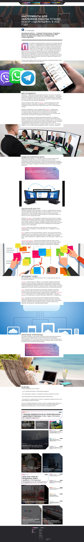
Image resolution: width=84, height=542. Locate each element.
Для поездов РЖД (52, 522)
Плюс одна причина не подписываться (41, 416)
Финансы (50, 438)
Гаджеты (23, 465)
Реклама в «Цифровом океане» (41, 530)
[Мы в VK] (61, 0)
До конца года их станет (55, 448)
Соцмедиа (45, 2)
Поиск (55, 0)
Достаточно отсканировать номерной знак (55, 482)
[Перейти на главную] (27, 0)
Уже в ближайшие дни (55, 489)
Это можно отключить (27, 425)
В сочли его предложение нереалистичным (55, 432)
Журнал (51, 421)
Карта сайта (40, 537)
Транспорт (26, 3)
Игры (44, 466)
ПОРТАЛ (35, 527)
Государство (26, 2)
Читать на (28, 344)
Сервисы (22, 14)
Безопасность (55, 2)
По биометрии (55, 440)
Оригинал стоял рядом (55, 503)
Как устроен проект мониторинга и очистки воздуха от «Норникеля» (32, 447)
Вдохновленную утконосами (54, 496)
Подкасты (45, 3)
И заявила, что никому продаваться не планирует (34, 479)
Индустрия (51, 430)
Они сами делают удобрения (55, 475)
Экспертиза (26, 14)
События (27, 412)
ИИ (35, 2)
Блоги (36, 3)
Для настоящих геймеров (52, 470)
